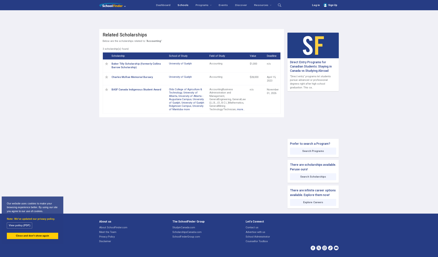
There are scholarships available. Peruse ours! (313, 167)
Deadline (271, 55)
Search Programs (313, 151)
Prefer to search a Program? (310, 143)
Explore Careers (313, 202)
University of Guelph (180, 63)
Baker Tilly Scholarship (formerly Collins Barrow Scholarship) (136, 65)
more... (241, 109)
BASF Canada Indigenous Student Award (136, 89)
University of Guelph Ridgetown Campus (186, 104)
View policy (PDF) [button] (19, 225)
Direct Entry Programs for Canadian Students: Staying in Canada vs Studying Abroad (311, 66)
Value (253, 55)
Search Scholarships (313, 176)
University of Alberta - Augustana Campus (186, 97)
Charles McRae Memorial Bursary (132, 77)
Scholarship (118, 55)
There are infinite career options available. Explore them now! (313, 192)
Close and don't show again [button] (32, 235)
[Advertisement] (219, 19)
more (187, 109)
